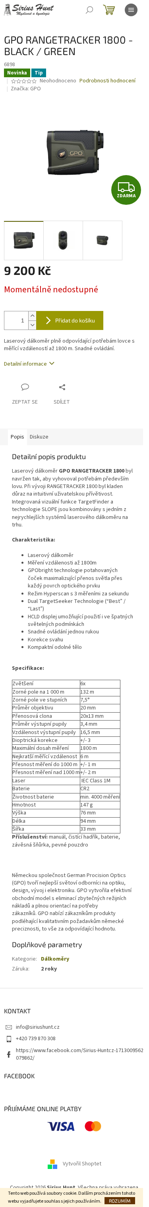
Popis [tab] (17, 437)
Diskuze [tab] (39, 437)
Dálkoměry (55, 959)
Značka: (26, 89)
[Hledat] (89, 10)
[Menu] (131, 10)
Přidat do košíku (75, 320)
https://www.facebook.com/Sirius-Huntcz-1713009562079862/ (79, 1054)
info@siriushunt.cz (38, 1027)
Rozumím (120, 1200)
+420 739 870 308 (36, 1039)
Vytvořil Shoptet (82, 1164)
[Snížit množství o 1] (32, 325)
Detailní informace (25, 364)
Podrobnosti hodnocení (107, 81)
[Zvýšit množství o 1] (32, 315)
